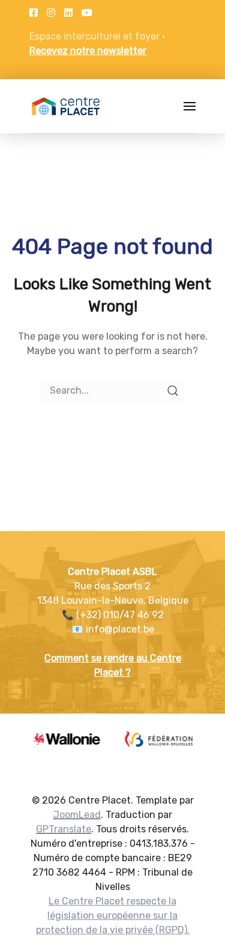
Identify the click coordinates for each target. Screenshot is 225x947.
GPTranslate (63, 829)
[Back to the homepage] (65, 106)
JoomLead (77, 814)
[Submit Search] (173, 391)
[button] (190, 106)
